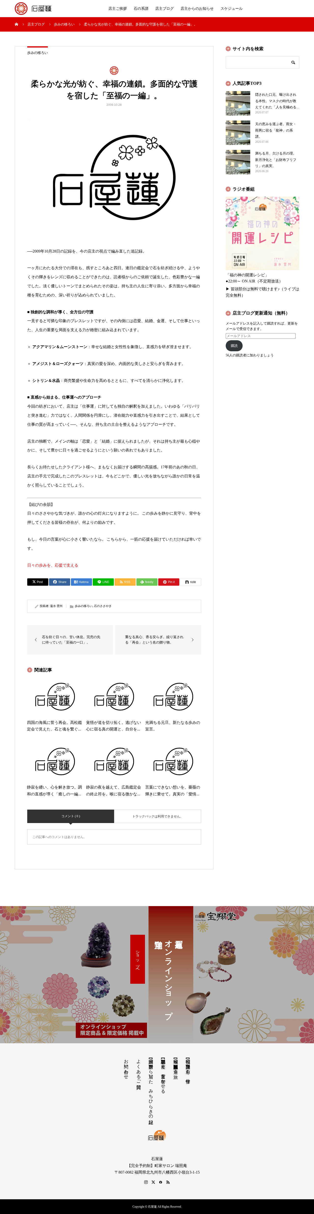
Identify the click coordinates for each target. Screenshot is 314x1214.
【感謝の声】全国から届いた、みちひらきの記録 (150, 1086)
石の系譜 (141, 9)
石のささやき (103, 606)
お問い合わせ (126, 1066)
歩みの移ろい (37, 53)
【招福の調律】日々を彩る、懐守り (187, 1068)
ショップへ (138, 959)
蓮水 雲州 (56, 606)
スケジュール (232, 9)
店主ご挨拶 (117, 9)
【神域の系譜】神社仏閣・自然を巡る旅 (175, 1063)
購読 (234, 346)
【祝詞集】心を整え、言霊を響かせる (163, 1073)
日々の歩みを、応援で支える (52, 565)
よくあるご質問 (138, 1069)
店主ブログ (164, 9)
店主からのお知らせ (197, 9)
